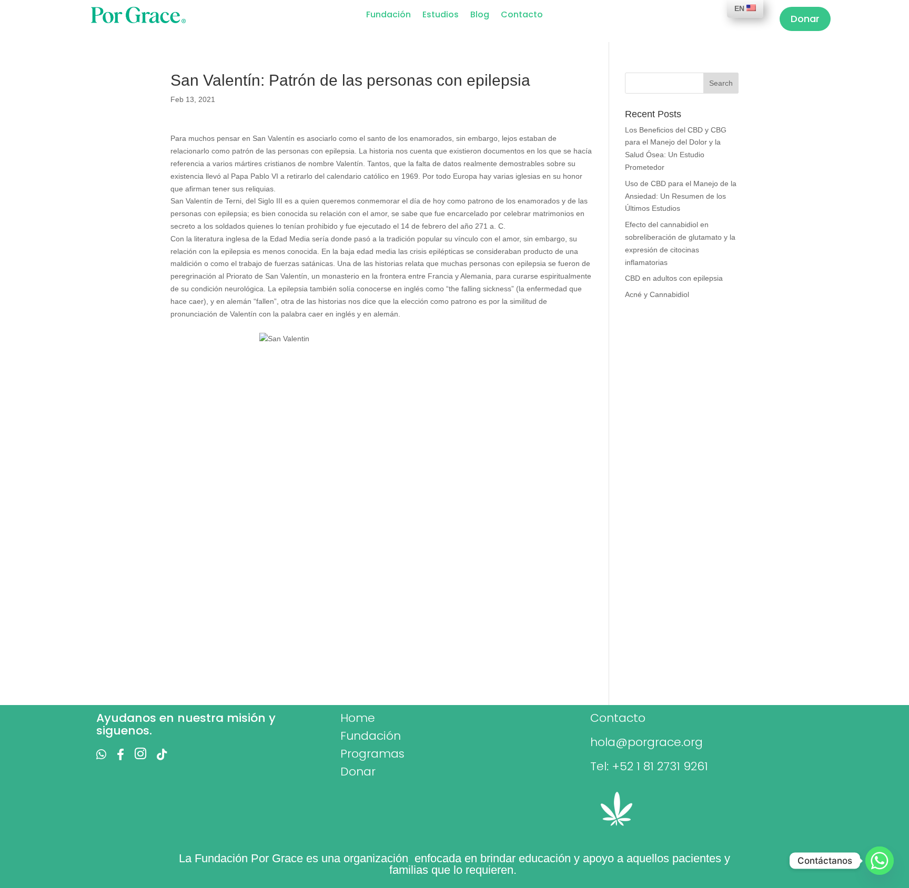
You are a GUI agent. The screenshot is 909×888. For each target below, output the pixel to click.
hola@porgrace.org (646, 742)
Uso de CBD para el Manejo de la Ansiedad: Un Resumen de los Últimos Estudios (680, 196)
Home (357, 718)
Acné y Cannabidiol (657, 294)
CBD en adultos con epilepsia (674, 278)
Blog (479, 16)
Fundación (388, 16)
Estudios (440, 16)
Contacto (522, 16)
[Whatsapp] (879, 860)
